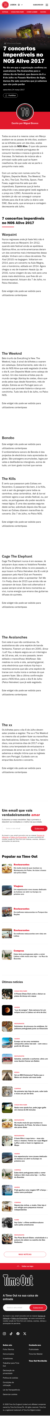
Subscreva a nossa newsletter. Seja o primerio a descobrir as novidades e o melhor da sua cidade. (22, 821)
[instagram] (4, 1333)
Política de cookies (10, 1378)
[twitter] (24, 1333)
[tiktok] (11, 1333)
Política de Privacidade (18, 837)
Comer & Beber (32, 12)
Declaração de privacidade (8, 1372)
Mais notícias (25, 1255)
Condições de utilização (8, 1384)
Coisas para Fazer (17, 12)
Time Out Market (35, 1354)
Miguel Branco (30, 123)
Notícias (5, 12)
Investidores (8, 1359)
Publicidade (34, 1350)
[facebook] (18, 1333)
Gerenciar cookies (10, 1395)
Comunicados (8, 1354)
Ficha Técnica (8, 1350)
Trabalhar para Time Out (11, 1364)
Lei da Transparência (11, 1390)
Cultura (43, 12)
